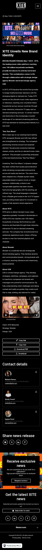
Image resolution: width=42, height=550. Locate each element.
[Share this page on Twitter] (11, 442)
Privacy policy (16, 538)
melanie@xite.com (11, 383)
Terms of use (26, 538)
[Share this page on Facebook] (24, 442)
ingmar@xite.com (10, 423)
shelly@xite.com (10, 403)
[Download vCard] (36, 372)
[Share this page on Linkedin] (18, 442)
